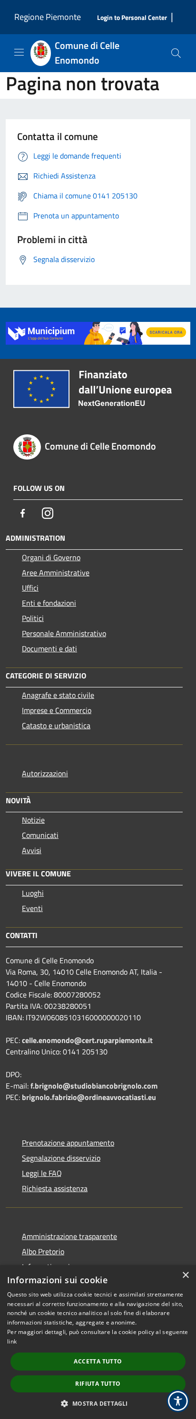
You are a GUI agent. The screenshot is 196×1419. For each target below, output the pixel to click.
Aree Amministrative (55, 572)
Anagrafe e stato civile (58, 695)
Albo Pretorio (43, 1251)
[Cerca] (176, 53)
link (12, 1341)
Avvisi (31, 850)
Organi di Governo (51, 557)
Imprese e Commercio (56, 710)
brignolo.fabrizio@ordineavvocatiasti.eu (89, 1097)
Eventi (32, 908)
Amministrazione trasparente (69, 1236)
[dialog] (98, 1342)
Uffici (30, 587)
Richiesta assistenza (55, 1188)
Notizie (33, 820)
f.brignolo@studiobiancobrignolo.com (93, 1085)
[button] (97, 1403)
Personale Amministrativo (64, 633)
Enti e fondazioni (49, 603)
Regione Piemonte (47, 16)
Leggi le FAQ (42, 1173)
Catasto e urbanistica (56, 725)
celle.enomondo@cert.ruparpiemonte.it (87, 1040)
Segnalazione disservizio (61, 1158)
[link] (98, 332)
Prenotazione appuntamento (68, 1142)
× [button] (185, 1275)
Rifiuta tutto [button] (97, 1384)
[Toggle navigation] (19, 52)
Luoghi (33, 893)
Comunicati (40, 835)
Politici (33, 618)
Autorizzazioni (45, 773)
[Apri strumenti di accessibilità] (178, 1401)
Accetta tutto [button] (98, 1361)
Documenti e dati (49, 648)
